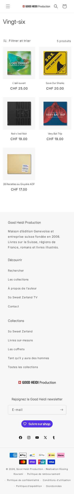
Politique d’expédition (29, 486)
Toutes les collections (23, 367)
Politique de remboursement (43, 474)
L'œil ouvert (19, 83)
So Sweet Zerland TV (22, 297)
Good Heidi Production (29, 469)
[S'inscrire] (61, 409)
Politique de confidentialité (23, 480)
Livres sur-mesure (20, 340)
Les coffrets (16, 349)
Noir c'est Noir (19, 133)
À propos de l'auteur (22, 288)
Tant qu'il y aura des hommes (28, 358)
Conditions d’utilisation (57, 480)
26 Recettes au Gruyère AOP (19, 184)
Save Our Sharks (55, 83)
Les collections (18, 279)
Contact (13, 306)
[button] (8, 6)
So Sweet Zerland (20, 331)
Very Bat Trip (55, 133)
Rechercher (16, 270)
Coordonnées (54, 486)
